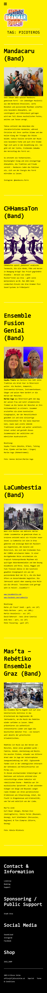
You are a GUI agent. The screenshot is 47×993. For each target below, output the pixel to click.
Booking (7, 884)
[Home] (15, 26)
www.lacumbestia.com (12, 594)
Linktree (7, 881)
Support (7, 887)
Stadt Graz (8, 914)
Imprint (31, 978)
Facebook (7, 941)
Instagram (8, 938)
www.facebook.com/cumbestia (16, 597)
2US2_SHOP (8, 962)
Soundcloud (8, 935)
